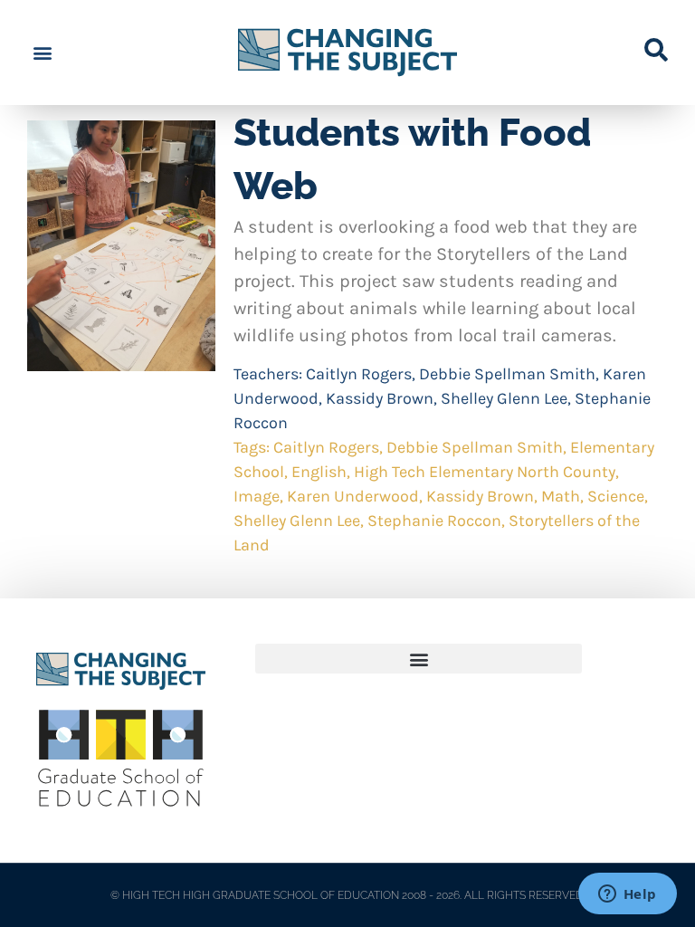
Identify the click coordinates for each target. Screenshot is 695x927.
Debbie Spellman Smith (507, 374)
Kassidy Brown (379, 398)
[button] (42, 53)
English (319, 472)
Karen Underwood (353, 496)
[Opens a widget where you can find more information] (627, 895)
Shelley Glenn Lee (504, 398)
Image (256, 496)
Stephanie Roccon (434, 520)
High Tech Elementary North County (484, 472)
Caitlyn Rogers (359, 374)
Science (615, 496)
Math (560, 496)
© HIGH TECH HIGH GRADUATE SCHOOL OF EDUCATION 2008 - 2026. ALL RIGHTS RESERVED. (348, 895)
